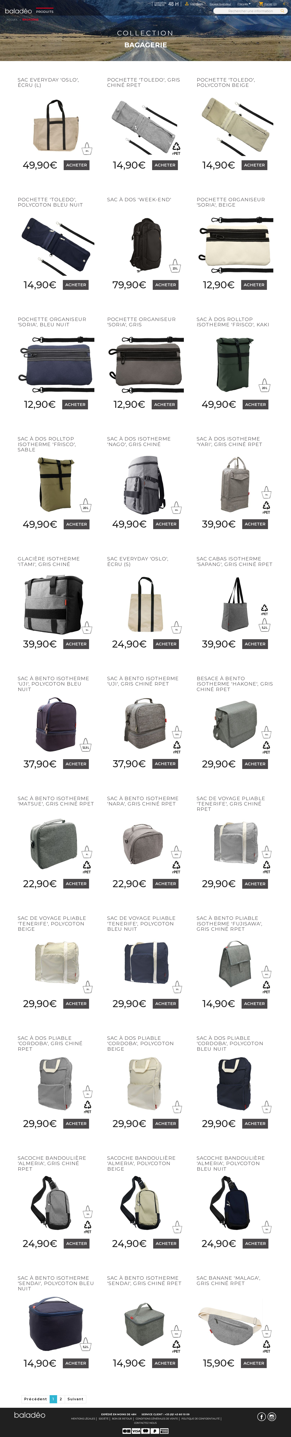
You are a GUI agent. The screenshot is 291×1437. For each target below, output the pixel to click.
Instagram (272, 1417)
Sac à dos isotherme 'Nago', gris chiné (139, 441)
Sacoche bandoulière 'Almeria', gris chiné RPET (52, 1163)
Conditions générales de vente (157, 1418)
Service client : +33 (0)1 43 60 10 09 (165, 1414)
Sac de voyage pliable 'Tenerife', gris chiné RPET (231, 803)
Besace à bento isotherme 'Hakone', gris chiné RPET (235, 683)
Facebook (261, 1417)
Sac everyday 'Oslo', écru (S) (138, 561)
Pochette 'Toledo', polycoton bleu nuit (50, 202)
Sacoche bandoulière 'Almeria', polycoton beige (141, 1163)
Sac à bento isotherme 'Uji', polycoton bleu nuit (53, 683)
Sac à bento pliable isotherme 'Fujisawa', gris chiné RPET (229, 923)
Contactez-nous (145, 1422)
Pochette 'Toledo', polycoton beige (226, 82)
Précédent (35, 1399)
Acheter (76, 165)
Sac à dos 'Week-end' (139, 200)
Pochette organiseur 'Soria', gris (141, 322)
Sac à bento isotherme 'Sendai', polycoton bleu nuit (56, 1283)
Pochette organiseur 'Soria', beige (231, 202)
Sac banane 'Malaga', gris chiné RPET (229, 1280)
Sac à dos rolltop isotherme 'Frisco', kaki (233, 322)
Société (103, 1418)
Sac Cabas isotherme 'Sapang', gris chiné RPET (235, 561)
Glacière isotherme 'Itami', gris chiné (49, 561)
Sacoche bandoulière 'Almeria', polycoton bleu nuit (231, 1163)
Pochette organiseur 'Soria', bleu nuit (52, 322)
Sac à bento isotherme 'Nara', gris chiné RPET (143, 801)
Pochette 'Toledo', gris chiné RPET (143, 82)
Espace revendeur (220, 4)
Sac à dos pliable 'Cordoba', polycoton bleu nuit (230, 1043)
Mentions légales (83, 1418)
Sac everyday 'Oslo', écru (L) (48, 82)
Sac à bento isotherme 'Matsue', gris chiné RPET (56, 801)
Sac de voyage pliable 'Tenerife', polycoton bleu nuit (141, 923)
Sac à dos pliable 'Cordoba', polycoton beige (140, 1043)
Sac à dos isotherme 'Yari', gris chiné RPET (229, 441)
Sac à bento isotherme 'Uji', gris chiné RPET (143, 681)
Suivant (76, 1399)
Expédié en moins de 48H (118, 1414)
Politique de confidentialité (201, 1418)
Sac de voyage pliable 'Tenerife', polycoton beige (52, 923)
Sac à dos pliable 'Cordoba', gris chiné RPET (50, 1043)
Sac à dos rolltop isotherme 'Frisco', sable (47, 444)
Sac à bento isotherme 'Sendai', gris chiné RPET (144, 1280)
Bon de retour (122, 1418)
